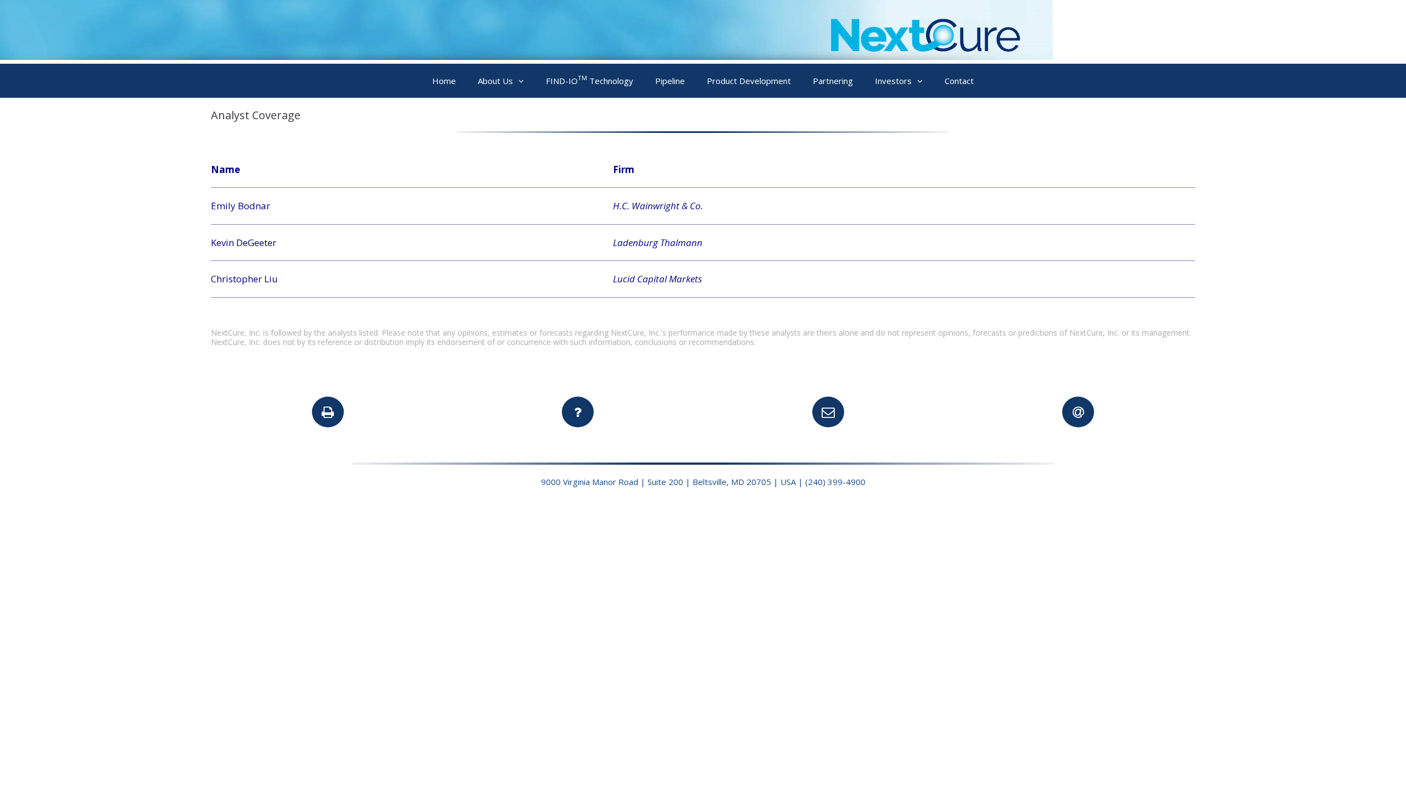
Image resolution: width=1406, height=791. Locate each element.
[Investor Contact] (828, 412)
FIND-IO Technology (589, 80)
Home (444, 80)
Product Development (749, 80)
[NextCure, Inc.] (526, 56)
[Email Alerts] (1078, 412)
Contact (959, 80)
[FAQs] (578, 412)
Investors (893, 80)
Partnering (833, 80)
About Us (495, 80)
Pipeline (670, 80)
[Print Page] (328, 412)
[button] (524, 81)
